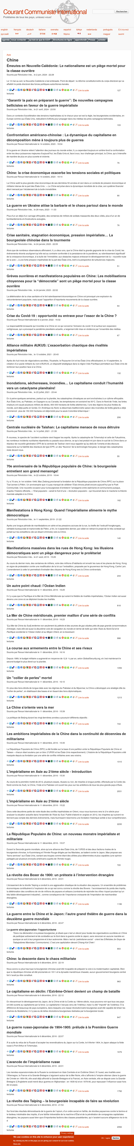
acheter (102, 39)
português (108, 29)
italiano (42, 29)
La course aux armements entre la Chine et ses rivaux (49, 648)
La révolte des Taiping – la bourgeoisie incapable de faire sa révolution (63, 1100)
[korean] (42, 33)
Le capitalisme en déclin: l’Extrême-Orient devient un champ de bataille (63, 991)
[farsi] (28, 33)
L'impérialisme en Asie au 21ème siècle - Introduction (49, 771)
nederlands (91, 29)
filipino (67, 33)
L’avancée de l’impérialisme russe (33, 1061)
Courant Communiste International (45, 11)
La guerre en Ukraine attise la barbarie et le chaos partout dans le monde (65, 205)
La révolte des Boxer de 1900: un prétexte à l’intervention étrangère (60, 874)
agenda (6, 39)
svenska (54, 29)
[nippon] (54, 33)
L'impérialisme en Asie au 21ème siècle (38, 801)
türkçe (79, 29)
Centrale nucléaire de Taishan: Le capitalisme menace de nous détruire (63, 427)
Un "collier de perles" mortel (29, 677)
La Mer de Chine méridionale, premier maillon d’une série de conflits (61, 615)
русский (5, 33)
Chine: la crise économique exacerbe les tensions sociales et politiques (64, 172)
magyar (106, 33)
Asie (9, 54)
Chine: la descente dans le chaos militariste (41, 958)
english (4, 29)
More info (16, 1144)
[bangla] (89, 33)
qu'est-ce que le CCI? (39, 39)
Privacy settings (67, 1133)
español (67, 29)
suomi (121, 33)
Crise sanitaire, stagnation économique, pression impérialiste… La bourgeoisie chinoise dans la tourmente (60, 237)
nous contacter (18, 39)
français (17, 29)
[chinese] (78, 33)
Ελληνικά (123, 29)
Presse (91, 39)
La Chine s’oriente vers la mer (30, 707)
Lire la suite (83, 90)
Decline (116, 1138)
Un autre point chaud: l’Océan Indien (36, 585)
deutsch (30, 29)
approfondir (81, 39)
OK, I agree (105, 1138)
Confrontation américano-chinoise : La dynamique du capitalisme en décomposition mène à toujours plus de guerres (61, 137)
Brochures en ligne (62, 39)
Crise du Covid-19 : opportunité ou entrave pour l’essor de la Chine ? (62, 315)
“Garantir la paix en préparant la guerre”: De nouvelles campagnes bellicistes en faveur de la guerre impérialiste (60, 103)
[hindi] (17, 33)
